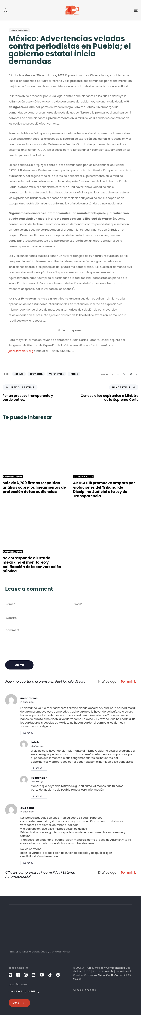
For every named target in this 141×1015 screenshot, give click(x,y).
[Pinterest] (130, 374)
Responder (28, 733)
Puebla (74, 373)
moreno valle (56, 373)
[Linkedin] (137, 374)
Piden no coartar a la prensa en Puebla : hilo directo (45, 681)
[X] (124, 374)
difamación (36, 373)
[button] (5, 10)
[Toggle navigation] (115, 10)
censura (19, 373)
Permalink (128, 681)
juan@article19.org (21, 351)
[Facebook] (118, 374)
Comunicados (19, 30)
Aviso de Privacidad (84, 989)
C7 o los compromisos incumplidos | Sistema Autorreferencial (40, 874)
